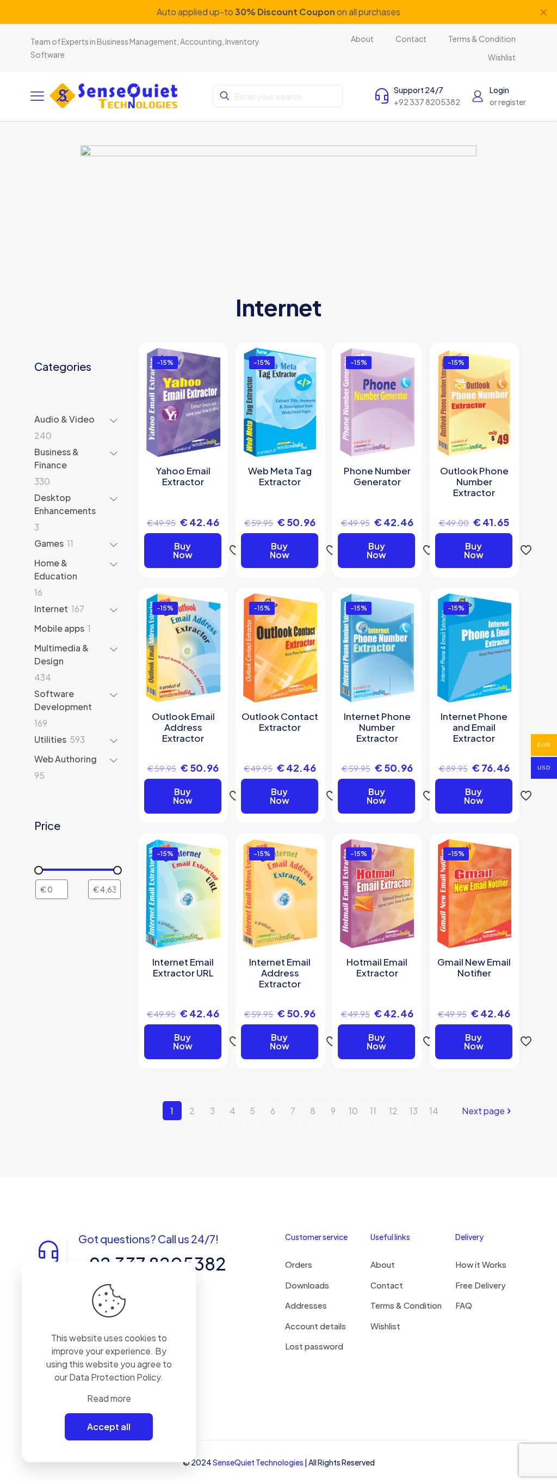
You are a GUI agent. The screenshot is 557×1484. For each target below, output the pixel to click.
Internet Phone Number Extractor (377, 727)
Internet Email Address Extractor (280, 973)
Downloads (307, 1285)
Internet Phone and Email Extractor (474, 727)
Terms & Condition (406, 1305)
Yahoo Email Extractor (183, 476)
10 (353, 1110)
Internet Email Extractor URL (183, 967)
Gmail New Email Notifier (474, 967)
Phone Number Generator (377, 476)
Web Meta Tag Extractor (280, 476)
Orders (298, 1264)
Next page (483, 1110)
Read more (109, 1398)
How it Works (480, 1264)
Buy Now (183, 550)
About (382, 1264)
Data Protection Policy (114, 1377)
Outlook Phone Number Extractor (474, 481)
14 (433, 1110)
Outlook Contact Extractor (280, 721)
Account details (315, 1326)
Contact (386, 1285)
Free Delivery (480, 1285)
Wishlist (385, 1326)
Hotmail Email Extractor (376, 967)
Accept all (109, 1426)
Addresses (306, 1305)
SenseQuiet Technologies (258, 1462)
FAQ (463, 1305)
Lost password (314, 1346)
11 (373, 1110)
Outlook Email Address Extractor (183, 727)
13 (414, 1110)
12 (393, 1110)
